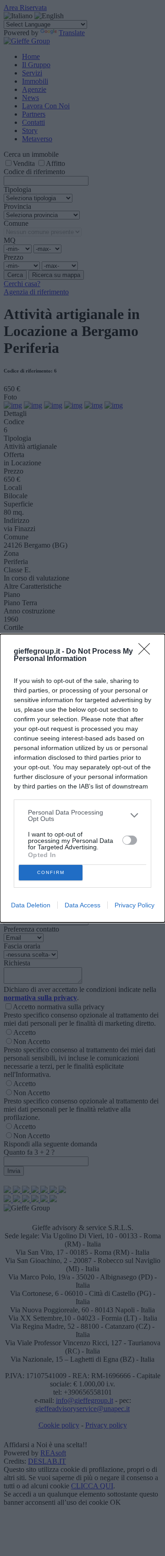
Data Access (82, 905)
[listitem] (82, 815)
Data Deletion (30, 905)
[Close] (147, 652)
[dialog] (82, 778)
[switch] (129, 840)
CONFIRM (51, 872)
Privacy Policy (134, 905)
